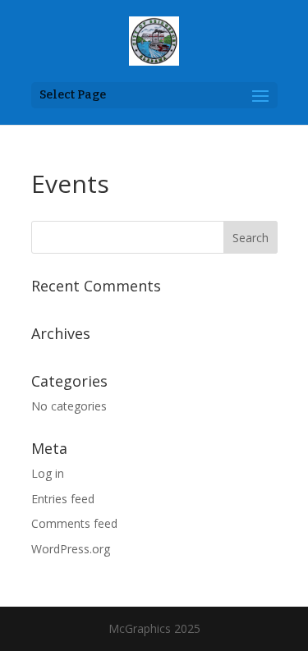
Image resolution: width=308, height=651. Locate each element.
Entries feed (62, 499)
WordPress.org (70, 549)
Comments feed (74, 523)
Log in (47, 473)
